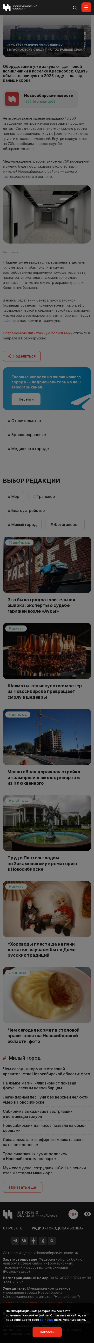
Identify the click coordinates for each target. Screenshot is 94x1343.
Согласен (47, 1332)
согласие (47, 1319)
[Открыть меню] (86, 7)
